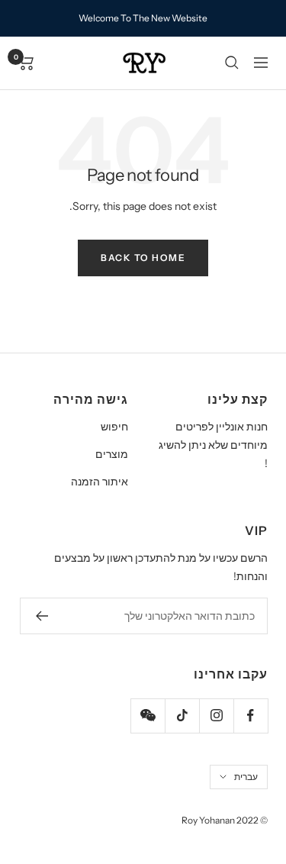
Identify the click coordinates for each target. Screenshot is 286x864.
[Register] (41, 616)
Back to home (143, 257)
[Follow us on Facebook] (250, 715)
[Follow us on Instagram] (216, 715)
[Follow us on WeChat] (147, 715)
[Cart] (26, 62)
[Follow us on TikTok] (182, 715)
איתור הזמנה (99, 481)
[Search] (232, 62)
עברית (246, 776)
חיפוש (114, 427)
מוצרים (111, 454)
